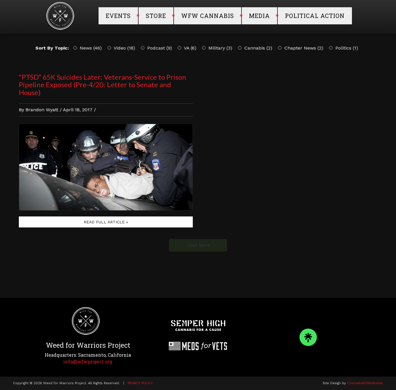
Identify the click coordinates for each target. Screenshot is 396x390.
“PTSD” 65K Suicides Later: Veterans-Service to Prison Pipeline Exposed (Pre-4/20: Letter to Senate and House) (102, 84)
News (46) (90, 48)
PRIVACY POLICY (140, 383)
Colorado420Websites (365, 383)
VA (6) (189, 48)
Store (156, 15)
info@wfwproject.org (87, 361)
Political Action (315, 15)
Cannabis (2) (257, 48)
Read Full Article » (106, 222)
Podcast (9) (159, 48)
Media (259, 15)
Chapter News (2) (303, 48)
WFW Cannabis (207, 15)
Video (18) (123, 48)
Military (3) (219, 48)
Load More (198, 245)
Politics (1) (346, 48)
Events (118, 15)
